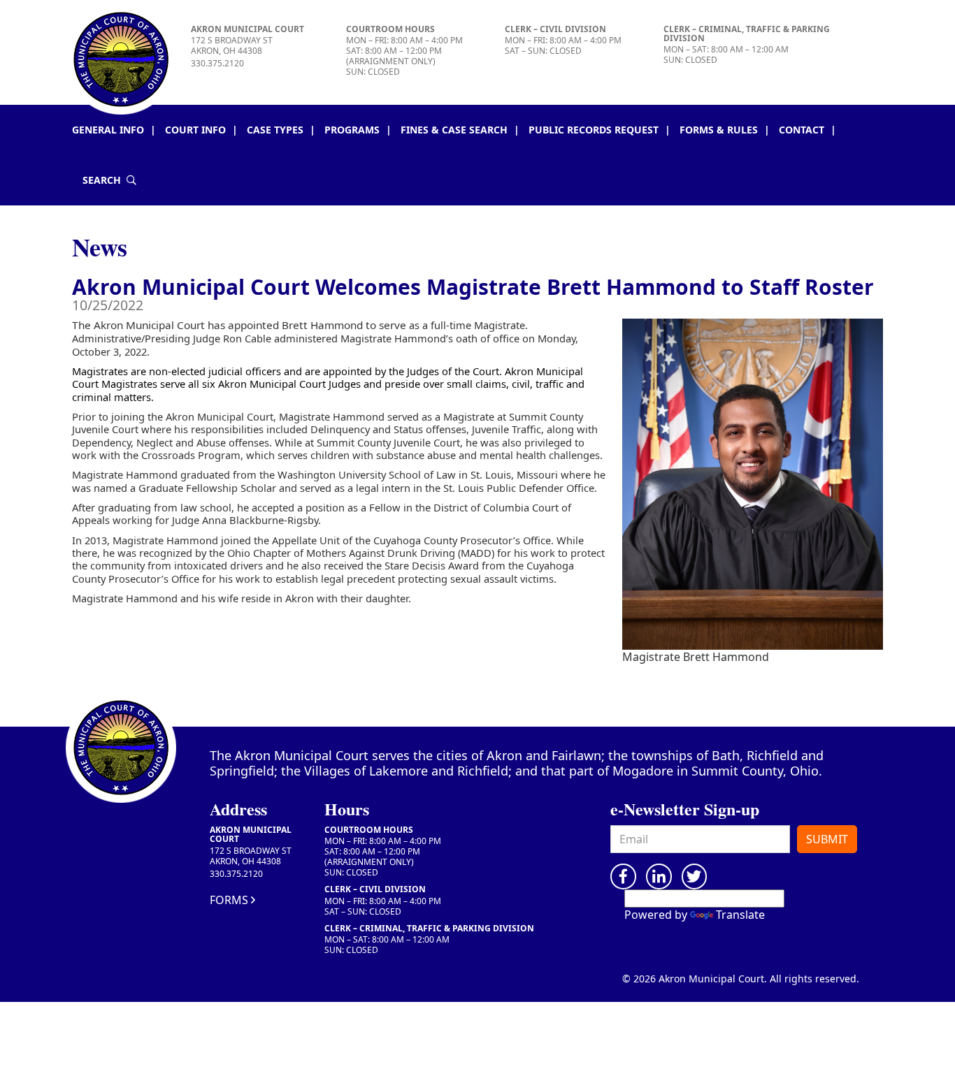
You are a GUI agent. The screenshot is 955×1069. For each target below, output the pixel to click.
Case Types (275, 129)
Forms (229, 900)
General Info (108, 129)
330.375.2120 (217, 63)
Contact (801, 129)
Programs (352, 129)
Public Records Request (594, 129)
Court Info (195, 129)
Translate (740, 914)
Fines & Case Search (454, 129)
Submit (827, 839)
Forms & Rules (719, 129)
